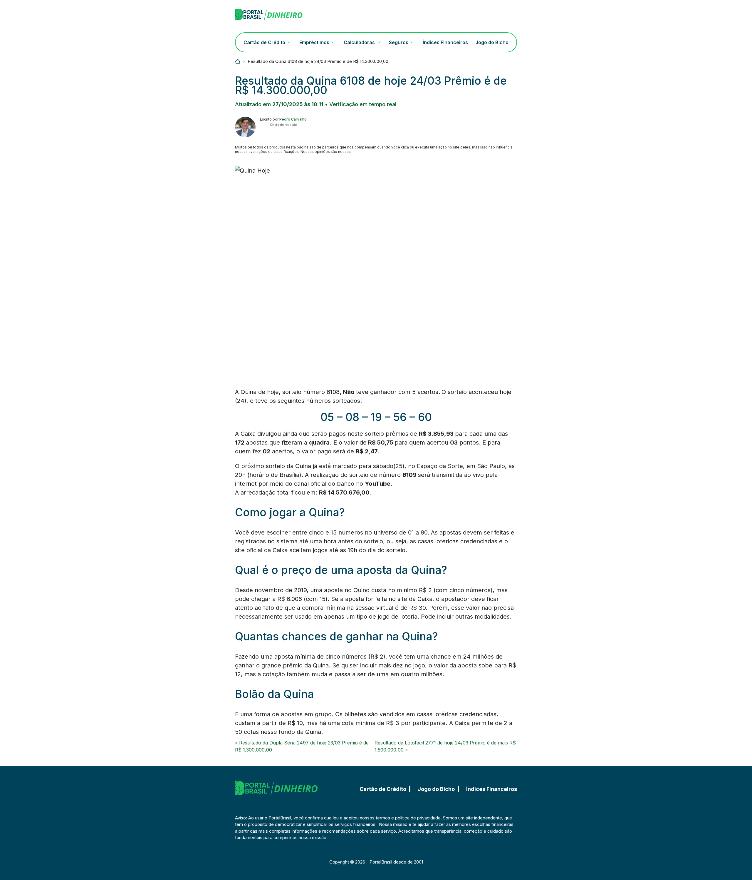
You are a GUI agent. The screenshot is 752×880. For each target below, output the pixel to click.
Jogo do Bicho (492, 42)
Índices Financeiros (445, 42)
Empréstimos (314, 42)
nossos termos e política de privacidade (400, 818)
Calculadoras (359, 42)
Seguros (398, 42)
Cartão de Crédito (264, 42)
